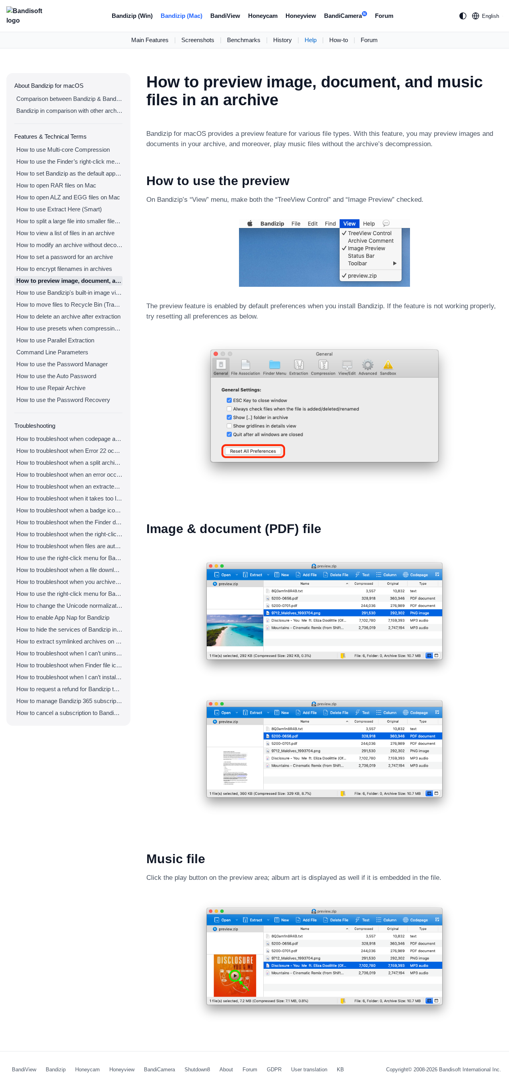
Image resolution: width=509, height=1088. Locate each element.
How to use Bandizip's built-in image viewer (69, 292)
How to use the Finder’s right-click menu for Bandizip (69, 161)
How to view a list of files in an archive (65, 233)
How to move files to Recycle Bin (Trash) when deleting (69, 304)
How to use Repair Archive (50, 388)
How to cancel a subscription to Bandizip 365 (69, 712)
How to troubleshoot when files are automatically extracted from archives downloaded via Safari (69, 546)
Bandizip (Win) (132, 15)
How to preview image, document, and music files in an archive (69, 280)
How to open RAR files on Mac (56, 185)
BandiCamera (345, 15)
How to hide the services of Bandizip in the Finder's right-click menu (69, 629)
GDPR (274, 1070)
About (226, 1070)
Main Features (150, 40)
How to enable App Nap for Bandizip (62, 617)
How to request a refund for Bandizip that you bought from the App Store (69, 689)
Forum (384, 15)
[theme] (463, 16)
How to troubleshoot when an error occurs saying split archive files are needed (69, 474)
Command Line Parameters (52, 352)
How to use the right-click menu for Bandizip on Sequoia (69, 593)
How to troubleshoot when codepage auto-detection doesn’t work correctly (69, 438)
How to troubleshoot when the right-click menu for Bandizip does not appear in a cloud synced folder (69, 534)
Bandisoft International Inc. (470, 1070)
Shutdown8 (197, 1070)
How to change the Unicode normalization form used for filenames (69, 605)
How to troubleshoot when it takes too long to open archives (69, 498)
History (282, 40)
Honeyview (301, 15)
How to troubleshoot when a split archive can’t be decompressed (69, 462)
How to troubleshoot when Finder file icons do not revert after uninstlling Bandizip (69, 665)
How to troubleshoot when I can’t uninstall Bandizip (69, 653)
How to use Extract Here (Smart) (59, 209)
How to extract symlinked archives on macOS (69, 641)
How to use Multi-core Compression (63, 149)
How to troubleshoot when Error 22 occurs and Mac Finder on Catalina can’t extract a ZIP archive (69, 450)
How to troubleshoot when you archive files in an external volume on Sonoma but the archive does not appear (69, 581)
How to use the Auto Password (56, 376)
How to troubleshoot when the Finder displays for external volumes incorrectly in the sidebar (69, 522)
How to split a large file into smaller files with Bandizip (69, 221)
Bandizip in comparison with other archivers (69, 110)
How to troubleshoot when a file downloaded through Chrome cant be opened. (69, 569)
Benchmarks (243, 40)
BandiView (225, 15)
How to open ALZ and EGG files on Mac (68, 197)
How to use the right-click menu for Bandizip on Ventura (69, 558)
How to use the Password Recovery (63, 399)
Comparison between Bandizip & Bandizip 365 (69, 98)
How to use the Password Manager (62, 364)
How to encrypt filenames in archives (64, 268)
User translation (309, 1070)
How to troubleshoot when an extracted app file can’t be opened (69, 486)
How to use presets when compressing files (69, 328)
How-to (338, 40)
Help (311, 40)
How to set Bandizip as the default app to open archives (69, 173)
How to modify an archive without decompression (69, 245)
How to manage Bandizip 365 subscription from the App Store (69, 701)
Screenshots (197, 40)
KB (340, 1070)
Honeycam (263, 15)
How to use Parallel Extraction (55, 340)
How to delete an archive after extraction (68, 316)
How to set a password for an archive (64, 256)
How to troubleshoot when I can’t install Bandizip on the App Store (69, 677)
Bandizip (56, 1070)
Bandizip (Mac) (181, 15)
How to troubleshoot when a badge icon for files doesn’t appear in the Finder (69, 510)
